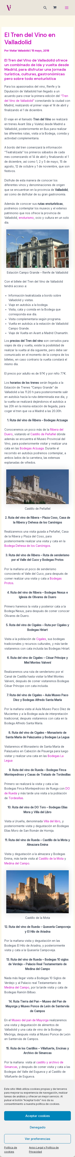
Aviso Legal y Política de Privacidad (44, 1149)
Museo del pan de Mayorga (30, 1020)
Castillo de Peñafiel (43, 434)
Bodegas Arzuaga (32, 448)
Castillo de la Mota (51, 858)
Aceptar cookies (37, 1116)
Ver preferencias (37, 1139)
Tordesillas (16, 798)
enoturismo (26, 217)
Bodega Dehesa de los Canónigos (27, 545)
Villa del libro (52, 821)
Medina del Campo (16, 863)
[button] (45, 7)
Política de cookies (10, 1149)
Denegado (37, 1127)
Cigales (41, 639)
